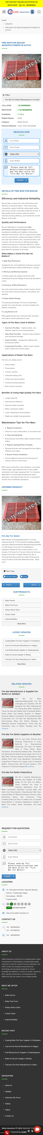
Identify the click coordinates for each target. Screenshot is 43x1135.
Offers (7, 95)
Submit (20, 180)
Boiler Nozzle (10, 600)
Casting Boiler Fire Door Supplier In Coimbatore (22, 641)
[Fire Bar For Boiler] (21, 513)
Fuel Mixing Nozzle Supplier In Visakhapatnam (22, 650)
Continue (5, 728)
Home (4, 20)
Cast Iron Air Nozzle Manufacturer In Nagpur (21, 645)
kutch (25, 576)
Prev (8, 585)
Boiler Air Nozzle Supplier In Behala (18, 655)
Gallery (8, 1104)
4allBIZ (24, 1132)
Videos (7, 1110)
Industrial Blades (11, 619)
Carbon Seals (10, 614)
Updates (8, 24)
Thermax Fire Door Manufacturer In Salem (20, 659)
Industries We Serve (12, 1098)
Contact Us (9, 1116)
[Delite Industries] (21, 12)
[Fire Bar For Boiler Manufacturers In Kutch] (21, 71)
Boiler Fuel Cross (11, 605)
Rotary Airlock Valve (12, 610)
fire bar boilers (11, 576)
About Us (8, 1085)
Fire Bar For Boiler (11, 536)
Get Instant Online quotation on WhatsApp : (22, 3)
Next (34, 585)
